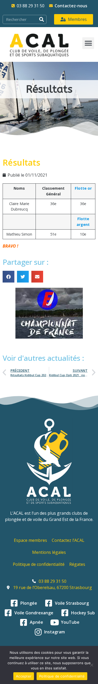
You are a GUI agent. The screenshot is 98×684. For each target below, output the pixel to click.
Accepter (23, 676)
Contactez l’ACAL (68, 540)
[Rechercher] (41, 19)
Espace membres (30, 540)
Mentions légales (49, 552)
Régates (77, 564)
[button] (88, 43)
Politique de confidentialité (39, 564)
